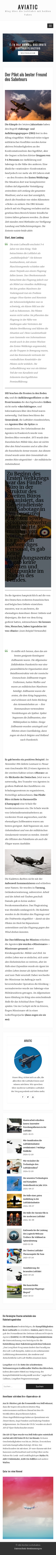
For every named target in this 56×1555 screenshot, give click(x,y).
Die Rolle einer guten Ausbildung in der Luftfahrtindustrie (32, 1199)
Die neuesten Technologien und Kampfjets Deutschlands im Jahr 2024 (35, 1181)
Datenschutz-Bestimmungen (28, 1548)
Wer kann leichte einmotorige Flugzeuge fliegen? (33, 1288)
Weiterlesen (28, 53)
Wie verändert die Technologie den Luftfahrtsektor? (31, 1164)
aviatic (28, 7)
